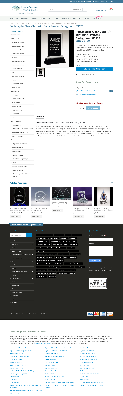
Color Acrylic (72, 238)
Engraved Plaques (50, 365)
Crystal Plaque (84, 376)
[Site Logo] (24, 9)
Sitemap (102, 1)
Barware (67, 235)
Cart (107, 1)
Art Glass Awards (50, 379)
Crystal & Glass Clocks (19, 76)
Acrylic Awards (15, 38)
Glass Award (40, 257)
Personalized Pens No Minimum (54, 356)
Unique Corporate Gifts (17, 353)
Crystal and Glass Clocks (43, 244)
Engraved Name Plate (16, 368)
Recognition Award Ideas (87, 353)
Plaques (13, 140)
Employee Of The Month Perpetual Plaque (22, 371)
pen (13, 289)
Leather (14, 265)
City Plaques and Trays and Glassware (47, 238)
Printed (62, 270)
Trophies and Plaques (51, 353)
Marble (14, 268)
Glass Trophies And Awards (18, 365)
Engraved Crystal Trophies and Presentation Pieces (51, 251)
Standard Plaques (18, 155)
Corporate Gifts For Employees (89, 374)
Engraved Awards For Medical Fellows (91, 382)
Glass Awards (17, 106)
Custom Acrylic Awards (19, 50)
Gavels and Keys (17, 125)
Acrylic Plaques (14, 382)
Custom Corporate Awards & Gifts (21, 254)
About (56, 19)
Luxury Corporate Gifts (16, 362)
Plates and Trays (17, 110)
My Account (96, 1)
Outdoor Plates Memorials (19, 271)
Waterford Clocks (18, 84)
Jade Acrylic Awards (18, 53)
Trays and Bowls (17, 69)
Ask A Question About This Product (94, 69)
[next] (112, 31)
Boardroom (14, 57)
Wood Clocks (16, 87)
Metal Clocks (16, 80)
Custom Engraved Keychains (18, 374)
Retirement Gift (70, 270)
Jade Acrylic (59, 257)
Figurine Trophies (18, 170)
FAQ (74, 18)
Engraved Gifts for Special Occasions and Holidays (60, 348)
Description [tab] (40, 117)
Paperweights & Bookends (20, 132)
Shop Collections (21, 19)
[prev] (109, 31)
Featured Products (17, 292)
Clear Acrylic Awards (18, 42)
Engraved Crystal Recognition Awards (21, 351)
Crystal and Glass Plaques (20, 144)
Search (29, 235)
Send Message (95, 260)
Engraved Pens (84, 365)
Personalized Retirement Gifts (19, 348)
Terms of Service (107, 270)
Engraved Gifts (45, 19)
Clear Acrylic (63, 238)
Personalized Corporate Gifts (88, 356)
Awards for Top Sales (86, 348)
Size (77, 74)
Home (12, 18)
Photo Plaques (17, 151)
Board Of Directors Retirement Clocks (91, 385)
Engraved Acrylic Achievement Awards (56, 351)
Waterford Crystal (42, 276)
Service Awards (16, 278)
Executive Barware (42, 254)
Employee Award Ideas (52, 371)
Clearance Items (15, 35)
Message (92, 243)
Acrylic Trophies (84, 379)
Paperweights (68, 263)
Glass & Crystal (22, 208)
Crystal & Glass (15, 91)
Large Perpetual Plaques (52, 362)
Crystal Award (73, 244)
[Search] (85, 9)
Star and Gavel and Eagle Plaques (46, 273)
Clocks (12, 72)
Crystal (74, 241)
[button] (110, 183)
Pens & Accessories (18, 136)
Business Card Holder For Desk (54, 376)
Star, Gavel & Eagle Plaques (21, 159)
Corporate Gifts (14, 376)
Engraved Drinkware (72, 251)
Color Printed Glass (18, 99)
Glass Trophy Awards (86, 362)
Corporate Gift (66, 241)
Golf (13, 261)
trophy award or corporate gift (43, 343)
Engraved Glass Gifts (51, 368)
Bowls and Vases (76, 235)
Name (91, 235)
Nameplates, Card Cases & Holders (23, 129)
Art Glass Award (58, 235)
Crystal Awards (17, 102)
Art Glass (15, 95)
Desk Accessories (16, 121)
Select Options (58, 217)
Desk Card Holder (85, 371)
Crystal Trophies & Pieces (20, 166)
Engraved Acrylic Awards (87, 351)
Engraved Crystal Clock (87, 368)
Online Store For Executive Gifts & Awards (80, 1)
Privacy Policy (96, 270)
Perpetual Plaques (18, 147)
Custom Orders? (97, 17)
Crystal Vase (50, 247)
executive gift (53, 254)
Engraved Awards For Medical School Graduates (59, 382)
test (13, 299)
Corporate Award (55, 241)
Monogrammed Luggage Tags (89, 359)
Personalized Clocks (16, 359)
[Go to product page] (19, 196)
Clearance (34, 18)
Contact (86, 18)
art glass (14, 302)
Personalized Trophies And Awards (20, 356)
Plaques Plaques (41, 270)
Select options (15, 217)
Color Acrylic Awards (18, 46)
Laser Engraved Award (70, 257)
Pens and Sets (78, 263)
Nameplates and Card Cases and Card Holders (49, 263)
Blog (80, 18)
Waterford (16, 114)
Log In (111, 1)
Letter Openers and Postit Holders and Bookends (50, 260)
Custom (13, 117)
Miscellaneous (16, 285)
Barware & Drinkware (19, 65)
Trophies (13, 162)
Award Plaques (14, 379)
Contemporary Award (42, 241)
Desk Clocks (71, 247)
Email (103, 235)
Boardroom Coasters (19, 61)
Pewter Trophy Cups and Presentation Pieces (61, 267)
